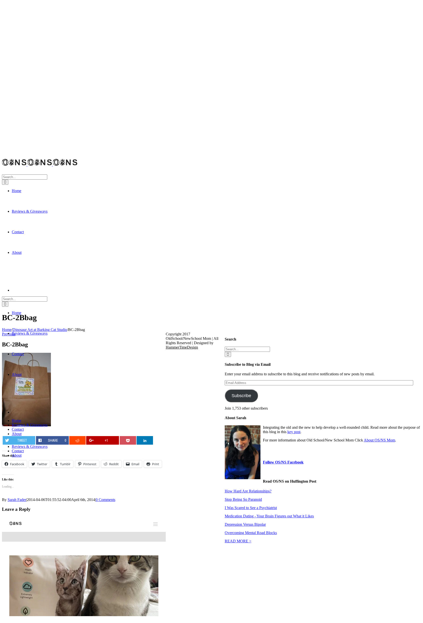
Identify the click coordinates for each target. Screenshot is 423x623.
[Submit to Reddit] (77, 440)
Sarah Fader (17, 500)
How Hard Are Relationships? (248, 491)
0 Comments (105, 500)
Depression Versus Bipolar (245, 524)
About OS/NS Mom (379, 440)
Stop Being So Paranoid (243, 499)
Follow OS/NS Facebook (283, 462)
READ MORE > (238, 541)
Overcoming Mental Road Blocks (251, 533)
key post (293, 432)
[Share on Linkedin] (145, 440)
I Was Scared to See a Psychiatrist (251, 508)
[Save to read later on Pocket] (128, 440)
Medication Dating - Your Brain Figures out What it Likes (269, 516)
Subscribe (241, 395)
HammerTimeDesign (182, 347)
